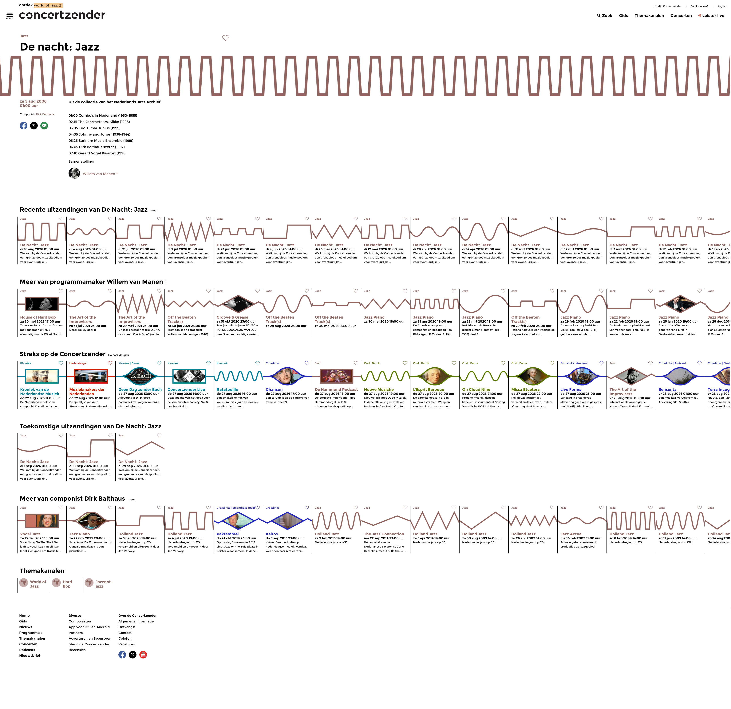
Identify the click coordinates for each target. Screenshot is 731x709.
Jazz (24, 36)
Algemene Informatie (136, 621)
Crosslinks (272, 363)
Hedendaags (77, 363)
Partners (76, 633)
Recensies (77, 650)
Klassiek (25, 363)
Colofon (125, 638)
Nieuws (25, 627)
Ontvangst (127, 627)
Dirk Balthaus (45, 114)
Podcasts (27, 650)
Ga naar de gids (118, 355)
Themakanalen (649, 15)
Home (24, 615)
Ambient (582, 363)
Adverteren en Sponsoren (90, 638)
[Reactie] (44, 126)
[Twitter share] (34, 126)
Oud (367, 363)
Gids (623, 15)
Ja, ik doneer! (699, 6)
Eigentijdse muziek (245, 507)
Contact (125, 633)
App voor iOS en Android (89, 627)
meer (154, 210)
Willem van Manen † (100, 174)
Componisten (80, 621)
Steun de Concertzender (89, 644)
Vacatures (126, 644)
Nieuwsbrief (29, 656)
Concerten (681, 15)
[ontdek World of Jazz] (48, 5)
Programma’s (30, 633)
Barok (135, 363)
